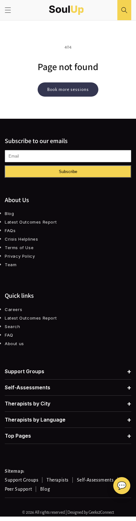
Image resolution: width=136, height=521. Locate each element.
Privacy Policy (20, 256)
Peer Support (18, 489)
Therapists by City (68, 403)
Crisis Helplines (21, 239)
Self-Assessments (68, 387)
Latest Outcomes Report (31, 222)
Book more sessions (68, 89)
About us (14, 343)
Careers (13, 309)
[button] (8, 10)
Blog (9, 213)
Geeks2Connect (101, 512)
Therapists (57, 479)
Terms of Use (19, 247)
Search (12, 326)
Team (10, 264)
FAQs (10, 230)
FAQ (9, 335)
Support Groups (68, 371)
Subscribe (68, 171)
